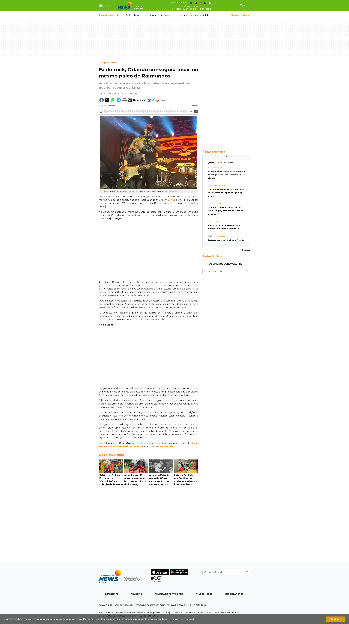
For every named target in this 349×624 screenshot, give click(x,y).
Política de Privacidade (169, 594)
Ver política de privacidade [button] (182, 619)
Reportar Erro (234, 594)
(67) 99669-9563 (192, 6)
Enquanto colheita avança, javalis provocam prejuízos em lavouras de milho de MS (225, 210)
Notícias (245, 250)
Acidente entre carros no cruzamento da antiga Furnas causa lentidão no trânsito (226, 175)
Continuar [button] (335, 619)
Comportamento (108, 62)
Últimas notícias (240, 15)
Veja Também (111, 455)
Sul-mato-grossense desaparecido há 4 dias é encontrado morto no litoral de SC (169, 15)
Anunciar (136, 594)
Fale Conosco (204, 594)
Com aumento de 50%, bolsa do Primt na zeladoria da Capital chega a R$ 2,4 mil (226, 192)
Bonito (171, 200)
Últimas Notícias (213, 152)
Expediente (111, 594)
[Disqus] (148, 524)
